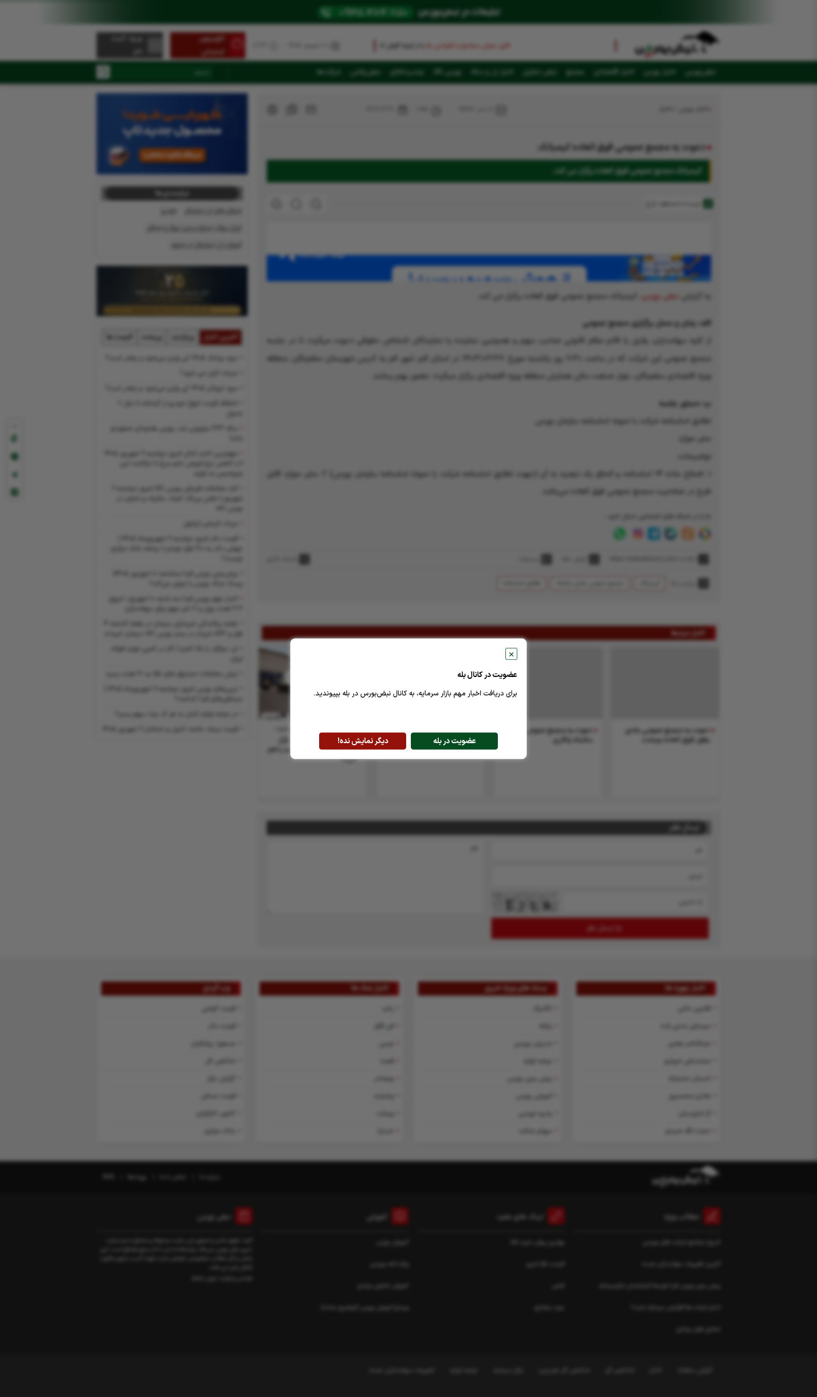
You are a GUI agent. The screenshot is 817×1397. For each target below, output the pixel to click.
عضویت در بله (454, 740)
